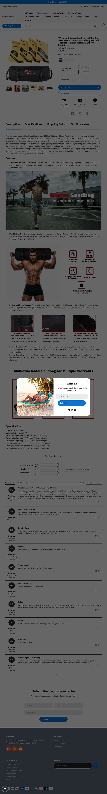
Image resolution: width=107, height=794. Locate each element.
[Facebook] (69, 410)
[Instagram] (72, 410)
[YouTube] (75, 410)
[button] (5, 789)
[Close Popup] (87, 380)
